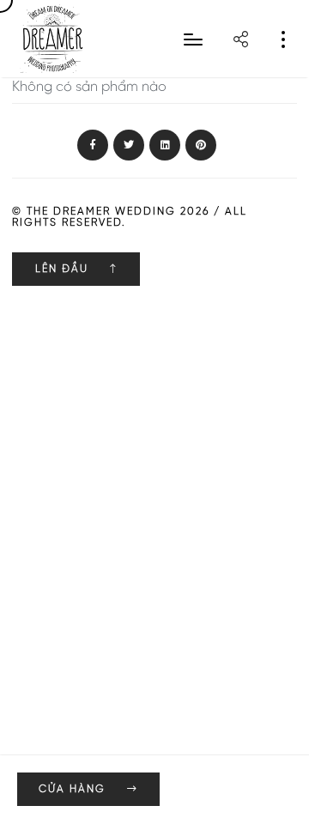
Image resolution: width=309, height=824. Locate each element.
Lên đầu (64, 269)
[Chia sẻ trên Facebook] (92, 145)
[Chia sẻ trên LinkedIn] (165, 145)
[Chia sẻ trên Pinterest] (201, 145)
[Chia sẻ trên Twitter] (129, 145)
